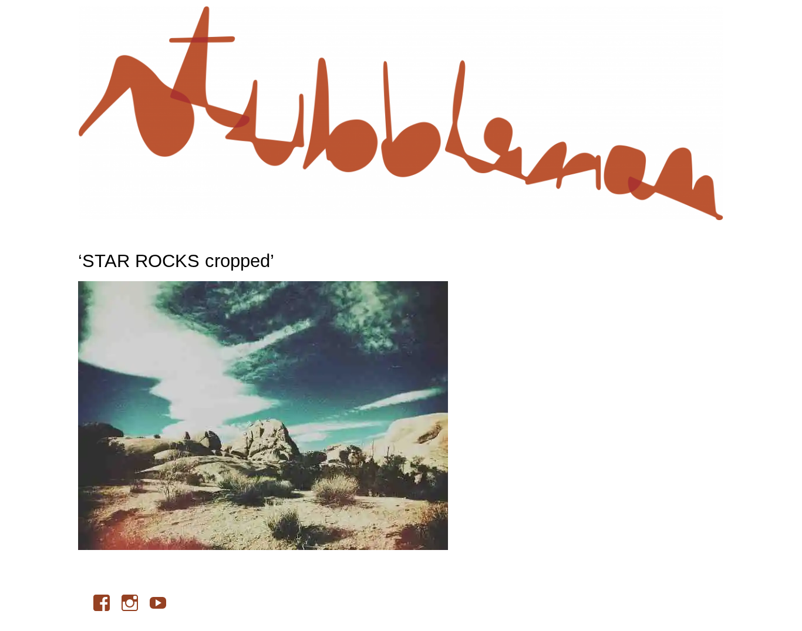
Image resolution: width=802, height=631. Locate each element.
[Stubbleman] (401, 113)
